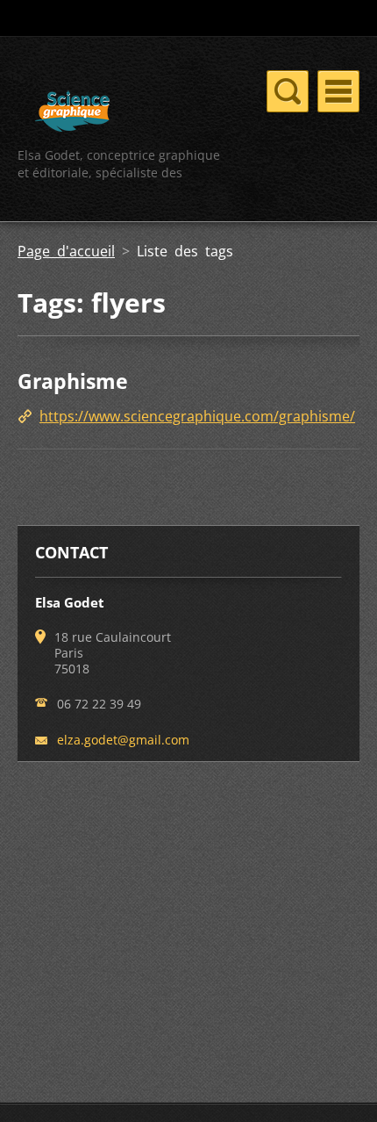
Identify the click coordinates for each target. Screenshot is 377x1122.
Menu (338, 91)
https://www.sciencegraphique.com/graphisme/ (197, 416)
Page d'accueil (66, 251)
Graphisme (73, 381)
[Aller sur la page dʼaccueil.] (72, 113)
